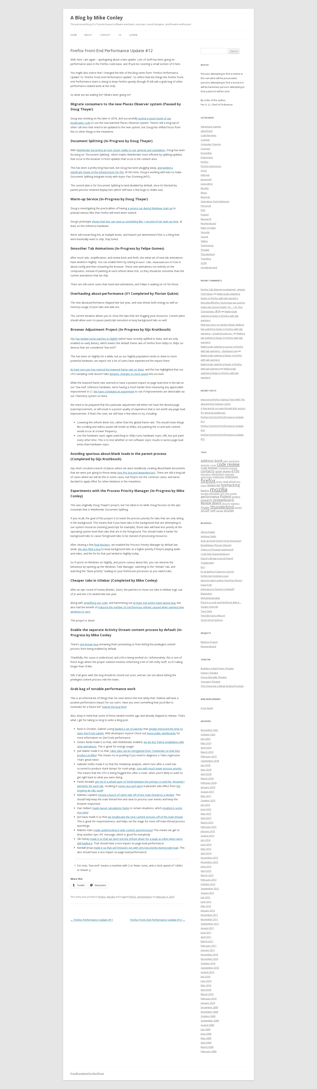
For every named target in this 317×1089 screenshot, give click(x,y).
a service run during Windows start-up (150, 208)
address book (212, 460)
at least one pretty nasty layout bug (154, 603)
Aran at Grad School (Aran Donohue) (221, 540)
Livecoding (206, 183)
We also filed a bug (89, 549)
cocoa (213, 465)
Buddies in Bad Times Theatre (217, 668)
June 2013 (206, 866)
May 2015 (206, 813)
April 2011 (206, 937)
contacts (207, 471)
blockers (105, 544)
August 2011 (207, 928)
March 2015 (207, 822)
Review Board (208, 223)
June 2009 (206, 1033)
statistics (235, 503)
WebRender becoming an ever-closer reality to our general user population (120, 150)
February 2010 (208, 998)
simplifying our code (96, 603)
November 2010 (209, 959)
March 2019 (207, 752)
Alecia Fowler (208, 532)
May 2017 (206, 796)
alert (225, 461)
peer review (231, 493)
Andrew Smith (208, 536)
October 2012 (208, 884)
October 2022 (208, 734)
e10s (235, 470)
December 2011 (209, 915)
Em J (203, 567)
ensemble (229, 474)
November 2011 (209, 919)
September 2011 (210, 923)
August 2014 (207, 835)
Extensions (207, 157)
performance (144, 896)
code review (228, 464)
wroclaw (229, 510)
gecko (219, 481)
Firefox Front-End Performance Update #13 (157, 920)
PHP (203, 210)
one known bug (89, 644)
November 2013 (209, 862)
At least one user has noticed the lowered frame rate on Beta (107, 369)
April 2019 (206, 747)
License (133, 35)
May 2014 (206, 849)
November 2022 (209, 730)
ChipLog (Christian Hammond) (217, 549)
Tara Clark (206, 611)
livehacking (230, 484)
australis (205, 465)
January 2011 (208, 950)
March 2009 (207, 1047)
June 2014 (206, 844)
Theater (205, 249)
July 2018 (205, 765)
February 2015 (208, 827)
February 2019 (208, 756)
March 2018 (207, 778)
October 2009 (208, 1016)
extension (218, 477)
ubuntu (238, 507)
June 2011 (206, 932)
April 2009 (206, 1042)
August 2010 (207, 972)
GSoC (204, 170)
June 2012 (206, 901)
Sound (204, 236)
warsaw (219, 511)
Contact (105, 35)
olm (222, 493)
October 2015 (208, 800)
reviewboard (223, 499)
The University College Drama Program (222, 686)
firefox (132, 896)
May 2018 (206, 769)
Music (204, 192)
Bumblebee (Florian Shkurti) (216, 545)
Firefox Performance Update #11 (91, 920)
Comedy (205, 139)
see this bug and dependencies (136, 472)
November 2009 (209, 1011)
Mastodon (206, 593)
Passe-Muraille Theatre (214, 677)
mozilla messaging (210, 493)
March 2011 (207, 941)
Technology (207, 245)
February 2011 (208, 945)
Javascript (206, 179)
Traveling (206, 258)
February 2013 (208, 879)
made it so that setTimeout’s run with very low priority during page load (136, 847)
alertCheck (207, 131)
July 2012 (205, 897)
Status (204, 241)
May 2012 (206, 906)
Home (73, 35)
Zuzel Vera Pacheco (212, 620)
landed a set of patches (129, 729)
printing (236, 496)
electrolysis (218, 474)
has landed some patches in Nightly (97, 338)
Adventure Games (211, 126)
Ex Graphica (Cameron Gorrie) (217, 571)
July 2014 (205, 840)
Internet (205, 175)
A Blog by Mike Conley (96, 17)
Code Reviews (208, 135)
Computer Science (211, 144)
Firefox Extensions (211, 166)
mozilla (218, 489)
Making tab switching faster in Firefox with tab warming (219, 316)
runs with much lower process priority (159, 768)
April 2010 (206, 989)
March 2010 (207, 994)
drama (227, 471)
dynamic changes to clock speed (129, 374)
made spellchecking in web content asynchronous (123, 830)
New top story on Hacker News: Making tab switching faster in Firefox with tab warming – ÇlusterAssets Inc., (222, 329)
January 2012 (208, 910)
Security (205, 232)
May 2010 (206, 985)
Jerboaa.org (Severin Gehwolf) (217, 589)
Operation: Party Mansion (215, 201)
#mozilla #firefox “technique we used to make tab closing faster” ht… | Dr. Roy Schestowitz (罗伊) (223, 307)
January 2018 (208, 787)
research (206, 500)
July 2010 (205, 976)
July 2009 (205, 1029)
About (88, 35)
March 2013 (207, 875)
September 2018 (210, 761)
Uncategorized (209, 267)
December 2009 (209, 1007)
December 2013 (209, 857)
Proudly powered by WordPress (87, 1073)
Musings (205, 197)
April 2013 (206, 871)
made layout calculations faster (111, 808)
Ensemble (206, 153)
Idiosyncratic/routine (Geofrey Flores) (221, 580)
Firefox (102, 896)
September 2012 (210, 888)
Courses (205, 148)
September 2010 (210, 967)
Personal (206, 205)
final (96, 544)
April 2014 (206, 853)
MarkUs (205, 490)
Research (206, 219)
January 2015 (208, 831)
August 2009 (207, 1025)
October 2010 (208, 963)
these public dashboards (161, 733)
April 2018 (206, 774)
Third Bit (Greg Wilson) (213, 615)
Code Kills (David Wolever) (215, 554)
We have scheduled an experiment (114, 391)
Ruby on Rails (208, 227)
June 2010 (206, 981)
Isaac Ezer (206, 584)
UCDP (204, 263)
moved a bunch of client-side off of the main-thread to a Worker (136, 795)
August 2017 (207, 791)
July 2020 (205, 738)
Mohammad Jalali (210, 598)
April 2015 (206, 818)
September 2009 (210, 1020)
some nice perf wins (130, 786)
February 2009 (208, 1051)
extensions (231, 477)
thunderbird (222, 507)
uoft (213, 510)
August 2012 (207, 893)
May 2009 (206, 1038)
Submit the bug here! (114, 707)
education (206, 474)
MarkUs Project (209, 642)
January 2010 (208, 1003)
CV (120, 35)
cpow (218, 471)
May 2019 (206, 743)
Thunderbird (208, 254)
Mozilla (111, 896)
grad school (229, 481)
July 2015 (205, 805)
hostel (204, 485)
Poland (205, 214)
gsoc (238, 481)
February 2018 (208, 783)
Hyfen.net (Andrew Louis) (215, 576)
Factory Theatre (209, 672)
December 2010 (209, 954)
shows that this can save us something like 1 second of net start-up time (135, 221)
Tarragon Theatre (210, 681)
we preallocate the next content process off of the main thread (145, 817)
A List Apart (207, 708)
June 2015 (206, 809)
